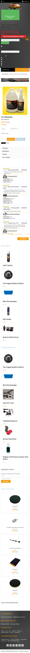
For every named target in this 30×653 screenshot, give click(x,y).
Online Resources (5, 639)
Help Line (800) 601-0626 (13, 640)
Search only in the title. (7, 46)
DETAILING (24, 69)
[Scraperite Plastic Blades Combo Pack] (15, 520)
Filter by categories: (5, 49)
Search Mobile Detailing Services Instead (13, 36)
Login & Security (5, 632)
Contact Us (3, 640)
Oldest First (5, 59)
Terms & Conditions (14, 639)
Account (12, 632)
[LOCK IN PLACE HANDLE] (15, 541)
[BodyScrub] (15, 499)
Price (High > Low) (6, 64)
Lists (10, 631)
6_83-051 (15, 550)
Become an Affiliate (14, 624)
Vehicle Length (6, 203)
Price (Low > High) (6, 62)
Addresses (19, 631)
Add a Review (23, 238)
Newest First (5, 57)
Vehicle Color (6, 181)
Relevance (9, 55)
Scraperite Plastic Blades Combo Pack (15, 527)
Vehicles (14, 631)
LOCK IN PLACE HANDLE (15, 548)
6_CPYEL (15, 592)
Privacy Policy (24, 639)
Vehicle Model (6, 180)
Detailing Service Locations (19, 617)
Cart (6, 631)
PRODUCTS (6, 69)
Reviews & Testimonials (6, 617)
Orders (2, 631)
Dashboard (17, 632)
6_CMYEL (15, 571)
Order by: (3, 55)
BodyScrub (15, 506)
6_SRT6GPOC (15, 529)
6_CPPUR (15, 508)
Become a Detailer (5, 624)
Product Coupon (5, 133)
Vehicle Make (6, 179)
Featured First (5, 61)
